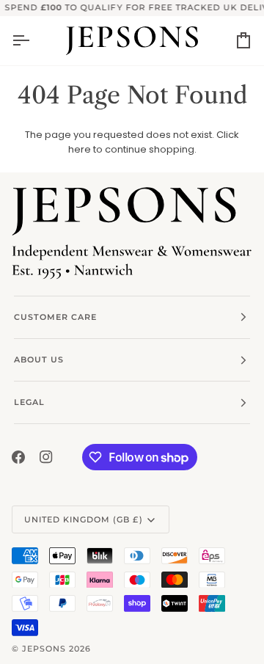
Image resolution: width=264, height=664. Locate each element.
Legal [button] (29, 402)
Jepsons (44, 648)
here (79, 149)
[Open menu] (34, 40)
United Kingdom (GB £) (83, 519)
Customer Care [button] (55, 317)
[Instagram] (46, 457)
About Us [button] (39, 359)
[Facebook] (18, 457)
